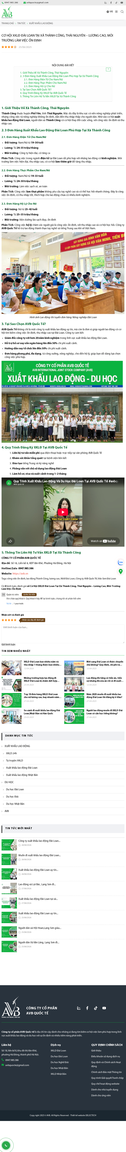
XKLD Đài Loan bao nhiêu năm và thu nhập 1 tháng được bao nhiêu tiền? (41, 663)
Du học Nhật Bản (59, 1068)
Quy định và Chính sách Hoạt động (106, 1064)
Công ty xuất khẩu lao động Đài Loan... (39, 841)
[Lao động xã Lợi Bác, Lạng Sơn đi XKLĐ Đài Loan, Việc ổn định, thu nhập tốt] (9, 888)
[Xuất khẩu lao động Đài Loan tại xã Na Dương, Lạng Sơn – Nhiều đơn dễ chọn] (9, 903)
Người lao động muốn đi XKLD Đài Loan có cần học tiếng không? (104, 712)
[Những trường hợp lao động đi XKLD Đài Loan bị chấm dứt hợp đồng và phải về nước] (12, 684)
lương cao (54, 579)
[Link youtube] (122, 3)
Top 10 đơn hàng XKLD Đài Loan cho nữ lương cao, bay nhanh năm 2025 (41, 696)
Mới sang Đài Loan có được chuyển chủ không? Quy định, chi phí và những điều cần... (105, 663)
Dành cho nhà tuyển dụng (104, 1090)
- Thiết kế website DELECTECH (82, 1115)
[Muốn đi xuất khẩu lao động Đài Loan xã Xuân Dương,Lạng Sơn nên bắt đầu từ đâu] (9, 859)
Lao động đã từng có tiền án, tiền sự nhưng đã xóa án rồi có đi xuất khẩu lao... (104, 680)
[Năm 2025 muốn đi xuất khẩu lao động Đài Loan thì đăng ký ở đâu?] (74, 700)
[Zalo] (105, 3)
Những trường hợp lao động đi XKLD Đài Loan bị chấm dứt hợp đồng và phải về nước (40, 680)
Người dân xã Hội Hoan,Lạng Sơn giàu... (39, 928)
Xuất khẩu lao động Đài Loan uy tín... (38, 870)
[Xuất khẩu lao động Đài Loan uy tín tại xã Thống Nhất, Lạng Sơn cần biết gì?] (9, 874)
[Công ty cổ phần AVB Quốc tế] (7, 11)
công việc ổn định (16, 579)
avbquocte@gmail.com (17, 1065)
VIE (111, 11)
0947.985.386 (12, 1060)
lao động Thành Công (37, 579)
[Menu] (116, 12)
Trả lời (8, 604)
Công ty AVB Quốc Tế (86, 579)
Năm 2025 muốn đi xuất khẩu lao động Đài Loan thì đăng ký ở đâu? (104, 696)
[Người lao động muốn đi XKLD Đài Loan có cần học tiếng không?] (74, 716)
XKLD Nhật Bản (58, 1074)
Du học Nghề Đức (60, 1062)
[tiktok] (116, 3)
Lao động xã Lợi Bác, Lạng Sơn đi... (37, 884)
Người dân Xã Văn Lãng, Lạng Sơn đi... (38, 942)
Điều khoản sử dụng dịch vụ (105, 1056)
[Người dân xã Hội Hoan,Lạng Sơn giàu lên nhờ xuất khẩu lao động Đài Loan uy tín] (9, 932)
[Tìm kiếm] (122, 11)
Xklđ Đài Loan (68, 579)
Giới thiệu (96, 1051)
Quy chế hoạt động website (105, 1084)
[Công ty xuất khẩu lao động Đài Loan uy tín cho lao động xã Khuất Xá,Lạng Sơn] (9, 845)
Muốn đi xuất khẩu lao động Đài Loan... (39, 855)
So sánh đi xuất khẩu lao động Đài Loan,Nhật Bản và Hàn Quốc (42, 712)
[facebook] (111, 3)
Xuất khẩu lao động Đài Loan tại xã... (38, 899)
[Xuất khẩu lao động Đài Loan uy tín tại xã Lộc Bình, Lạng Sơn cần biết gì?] (9, 917)
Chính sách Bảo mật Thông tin (106, 1072)
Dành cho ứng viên (101, 1095)
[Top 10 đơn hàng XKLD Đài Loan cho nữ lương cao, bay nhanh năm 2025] (12, 700)
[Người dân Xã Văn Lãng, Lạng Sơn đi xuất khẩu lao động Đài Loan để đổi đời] (9, 946)
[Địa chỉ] (120, 571)
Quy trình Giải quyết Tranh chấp (107, 1078)
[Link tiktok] (96, 1008)
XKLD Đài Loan (58, 1051)
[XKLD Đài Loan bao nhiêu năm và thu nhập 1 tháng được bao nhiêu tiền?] (12, 667)
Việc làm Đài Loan (107, 579)
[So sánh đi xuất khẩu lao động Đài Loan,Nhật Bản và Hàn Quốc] (12, 716)
